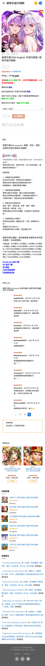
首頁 (3, 54)
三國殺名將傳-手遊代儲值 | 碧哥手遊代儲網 (12, 470)
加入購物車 (18, 116)
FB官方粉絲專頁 (9, 270)
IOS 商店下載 (8, 264)
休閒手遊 (14, 54)
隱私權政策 (26, 654)
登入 (12, 426)
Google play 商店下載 (11, 262)
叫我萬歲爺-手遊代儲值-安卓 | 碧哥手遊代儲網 (33, 470)
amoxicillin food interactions (13, 612)
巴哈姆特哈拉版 (8, 272)
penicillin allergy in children (13, 590)
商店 (8, 54)
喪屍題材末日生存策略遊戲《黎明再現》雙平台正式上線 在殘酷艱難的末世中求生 (22, 636)
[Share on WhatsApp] (3, 125)
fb (17, 659)
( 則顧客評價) (15, 72)
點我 (10, 87)
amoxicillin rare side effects (13, 571)
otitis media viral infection (12, 601)
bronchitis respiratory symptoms (15, 622)
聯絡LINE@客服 (11, 80)
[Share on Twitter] (11, 125)
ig (22, 659)
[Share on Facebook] (7, 125)
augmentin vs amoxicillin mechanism (17, 633)
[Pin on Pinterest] (18, 125)
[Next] (43, 466)
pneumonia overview (11, 582)
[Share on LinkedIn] (22, 125)
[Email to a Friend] (15, 125)
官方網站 (6, 267)
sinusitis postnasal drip (11, 563)
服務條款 (17, 654)
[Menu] (4, 3)
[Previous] (2, 466)
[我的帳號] (36, 3)
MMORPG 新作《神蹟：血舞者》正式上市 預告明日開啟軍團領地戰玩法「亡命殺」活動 (22, 604)
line (28, 659)
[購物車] (40, 3)
